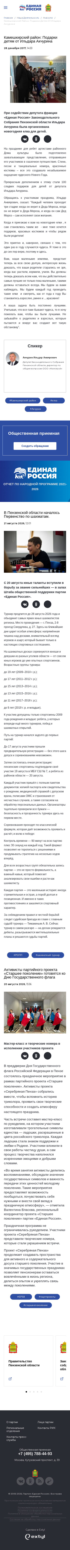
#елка (53, 400)
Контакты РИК (46, 1428)
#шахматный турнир (48, 955)
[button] (26, 1392)
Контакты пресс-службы (16, 1438)
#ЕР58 (21, 1296)
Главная (8, 17)
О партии (12, 1422)
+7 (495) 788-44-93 (35, 1453)
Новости (48, 17)
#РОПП (18, 955)
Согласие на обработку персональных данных (35, 1519)
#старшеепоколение (36, 1305)
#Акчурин (35, 409)
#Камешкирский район (23, 400)
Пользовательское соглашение (35, 1507)
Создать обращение (35, 446)
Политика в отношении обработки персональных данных (35, 1514)
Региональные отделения (15, 1429)
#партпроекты (47, 1296)
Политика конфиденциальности (35, 1510)
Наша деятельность (28, 17)
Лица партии (45, 1422)
